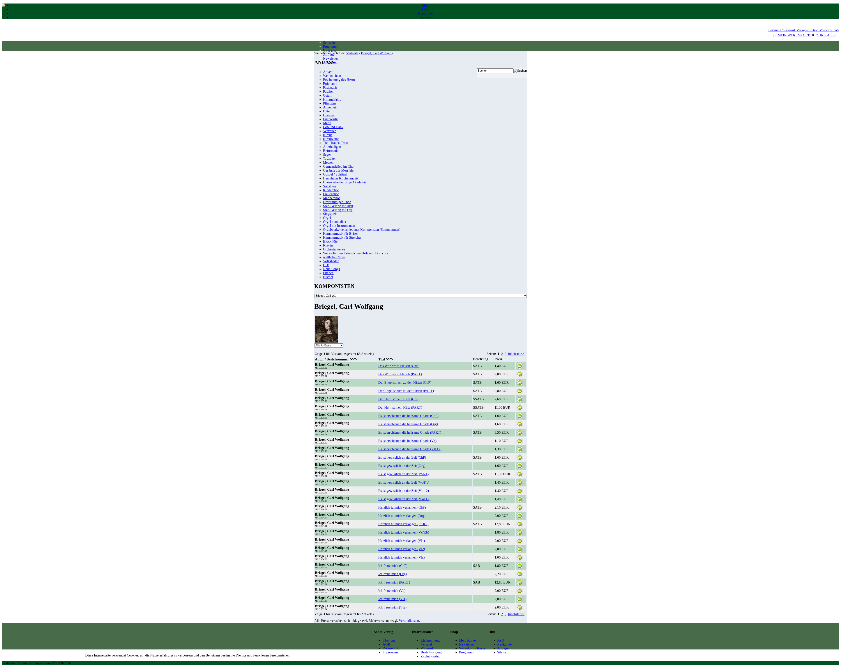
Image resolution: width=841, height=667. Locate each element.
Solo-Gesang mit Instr (338, 206)
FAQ (500, 640)
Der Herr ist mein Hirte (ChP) (398, 399)
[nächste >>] (516, 354)
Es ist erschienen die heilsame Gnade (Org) (408, 424)
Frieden (328, 273)
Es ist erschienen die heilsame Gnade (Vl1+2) (409, 449)
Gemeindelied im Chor (339, 166)
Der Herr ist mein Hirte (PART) (400, 407)
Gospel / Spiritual (335, 174)
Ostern (327, 95)
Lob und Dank (333, 127)
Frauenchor (331, 194)
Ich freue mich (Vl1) (392, 599)
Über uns (329, 50)
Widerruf (427, 648)
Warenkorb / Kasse (472, 648)
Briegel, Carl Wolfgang (377, 53)
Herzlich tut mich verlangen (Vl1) (401, 541)
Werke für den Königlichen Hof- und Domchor (355, 253)
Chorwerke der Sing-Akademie (344, 182)
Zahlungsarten (430, 656)
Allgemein (330, 107)
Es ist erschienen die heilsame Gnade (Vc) (407, 441)
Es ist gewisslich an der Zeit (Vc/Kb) (403, 482)
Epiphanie (330, 83)
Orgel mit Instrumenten (339, 225)
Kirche (327, 135)
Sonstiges (329, 186)
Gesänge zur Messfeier (339, 170)
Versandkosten (409, 621)
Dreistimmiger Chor (337, 202)
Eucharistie (330, 119)
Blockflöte (330, 241)
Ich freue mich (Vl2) (392, 607)
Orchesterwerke (334, 249)
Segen (327, 154)
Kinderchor (331, 190)
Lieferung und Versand (430, 642)
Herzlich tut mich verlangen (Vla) (401, 557)
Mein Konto (467, 640)
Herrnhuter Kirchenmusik (341, 178)
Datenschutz (424, 13)
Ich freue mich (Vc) (391, 590)
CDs (326, 265)
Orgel (327, 218)
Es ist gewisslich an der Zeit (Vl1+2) (403, 491)
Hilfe (424, 5)
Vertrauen (329, 131)
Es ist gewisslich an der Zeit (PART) (403, 474)
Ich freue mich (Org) (392, 574)
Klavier (328, 245)
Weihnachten (332, 76)
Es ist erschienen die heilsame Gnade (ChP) (408, 416)
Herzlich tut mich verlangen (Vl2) (401, 549)
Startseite (329, 42)
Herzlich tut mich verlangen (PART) (403, 524)
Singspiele (330, 214)
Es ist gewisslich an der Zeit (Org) (401, 466)
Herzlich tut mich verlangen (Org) (401, 516)
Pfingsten (329, 103)
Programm (330, 46)
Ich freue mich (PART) (394, 582)
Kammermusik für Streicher (342, 237)
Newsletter (330, 58)
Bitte (326, 111)
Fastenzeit (330, 87)
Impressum (425, 17)
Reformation (331, 151)
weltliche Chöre (334, 257)
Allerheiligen (332, 147)
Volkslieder (331, 261)
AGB (425, 9)
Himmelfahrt (332, 99)
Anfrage (503, 648)
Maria (327, 123)
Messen (328, 162)
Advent (328, 72)
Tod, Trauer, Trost (335, 143)
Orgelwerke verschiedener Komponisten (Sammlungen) (361, 229)
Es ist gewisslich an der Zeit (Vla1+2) (404, 499)
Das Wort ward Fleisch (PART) (400, 374)
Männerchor (331, 198)
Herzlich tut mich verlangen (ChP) (402, 507)
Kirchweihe (331, 139)
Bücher (328, 277)
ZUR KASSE (826, 35)
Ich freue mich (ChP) (392, 566)
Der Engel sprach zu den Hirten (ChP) (404, 382)
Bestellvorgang (431, 652)
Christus (328, 115)
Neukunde (504, 644)
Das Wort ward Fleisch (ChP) (398, 366)
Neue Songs (331, 269)
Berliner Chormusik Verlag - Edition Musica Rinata (803, 30)
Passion (328, 91)
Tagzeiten (329, 158)
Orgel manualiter (334, 222)
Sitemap (502, 652)
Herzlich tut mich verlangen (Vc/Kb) (403, 532)
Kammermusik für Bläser (340, 233)
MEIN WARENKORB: (794, 35)
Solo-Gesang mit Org (338, 210)
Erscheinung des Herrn (339, 80)
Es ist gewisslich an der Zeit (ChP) (402, 457)
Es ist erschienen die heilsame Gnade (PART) (409, 432)
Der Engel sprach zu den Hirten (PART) (406, 391)
